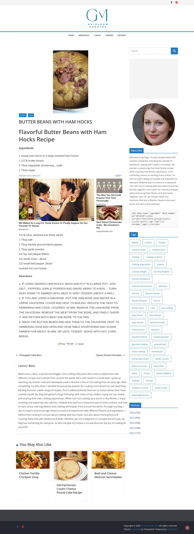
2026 (131, 412)
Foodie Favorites (161, 337)
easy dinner (137, 315)
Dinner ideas (138, 308)
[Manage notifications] (187, 527)
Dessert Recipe (153, 293)
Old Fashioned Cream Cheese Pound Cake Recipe (69, 488)
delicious (162, 286)
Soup (31, 115)
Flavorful (155, 329)
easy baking (167, 308)
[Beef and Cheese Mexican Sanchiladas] (108, 453)
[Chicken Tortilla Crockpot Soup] (33, 453)
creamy (160, 264)
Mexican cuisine (139, 366)
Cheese (148, 242)
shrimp (149, 380)
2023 (131, 428)
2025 (131, 417)
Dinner (109, 35)
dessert (135, 293)
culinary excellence (141, 279)
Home (71, 35)
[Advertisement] (153, 79)
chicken (162, 242)
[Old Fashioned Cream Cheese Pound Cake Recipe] (70, 453)
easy (153, 308)
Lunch (97, 35)
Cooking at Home (154, 257)
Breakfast (84, 35)
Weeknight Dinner (140, 395)
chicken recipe (139, 249)
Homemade (157, 351)
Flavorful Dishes (139, 337)
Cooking (135, 257)
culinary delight (139, 271)
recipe (147, 373)
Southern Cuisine (140, 388)
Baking (135, 242)
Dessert (122, 35)
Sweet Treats (161, 388)
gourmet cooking (140, 344)
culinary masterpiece (142, 286)
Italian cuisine (162, 358)
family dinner (138, 329)
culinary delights (161, 271)
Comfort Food (158, 249)
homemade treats (140, 358)
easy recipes (138, 322)
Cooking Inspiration (141, 264)
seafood (135, 380)
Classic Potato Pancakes (109, 355)
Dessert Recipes (139, 300)
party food (159, 366)
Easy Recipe (155, 315)
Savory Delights (163, 373)
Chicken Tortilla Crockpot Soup (29, 475)
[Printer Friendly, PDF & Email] (70, 344)
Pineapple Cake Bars (30, 355)
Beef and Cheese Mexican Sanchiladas (108, 475)
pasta (134, 373)
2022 (131, 433)
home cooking (138, 351)
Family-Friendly (157, 322)
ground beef (160, 344)
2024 (131, 422)
